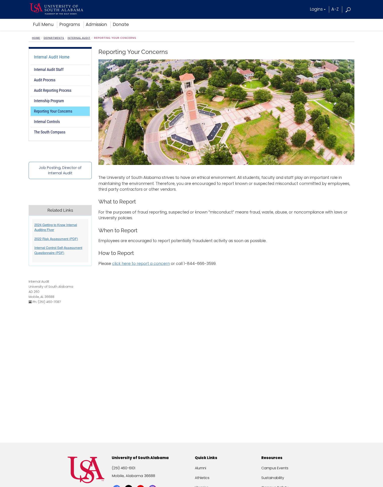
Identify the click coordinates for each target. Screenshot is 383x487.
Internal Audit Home (51, 57)
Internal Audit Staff (49, 69)
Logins (316, 9)
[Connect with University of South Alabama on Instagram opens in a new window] (153, 481)
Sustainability (272, 477)
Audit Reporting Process (52, 90)
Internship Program (49, 100)
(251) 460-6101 (123, 468)
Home (36, 38)
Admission (96, 24)
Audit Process (44, 80)
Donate (121, 24)
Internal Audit (79, 38)
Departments (54, 38)
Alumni (200, 468)
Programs (69, 24)
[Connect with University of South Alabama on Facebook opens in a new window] (117, 481)
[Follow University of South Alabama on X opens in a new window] (129, 481)
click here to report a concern (141, 263)
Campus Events (274, 468)
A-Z (335, 9)
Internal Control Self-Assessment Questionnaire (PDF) (58, 250)
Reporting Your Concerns (53, 111)
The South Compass (49, 132)
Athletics (202, 477)
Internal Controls (47, 121)
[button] (348, 9)
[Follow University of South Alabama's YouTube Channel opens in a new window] (141, 481)
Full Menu (43, 24)
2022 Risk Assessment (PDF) (56, 238)
